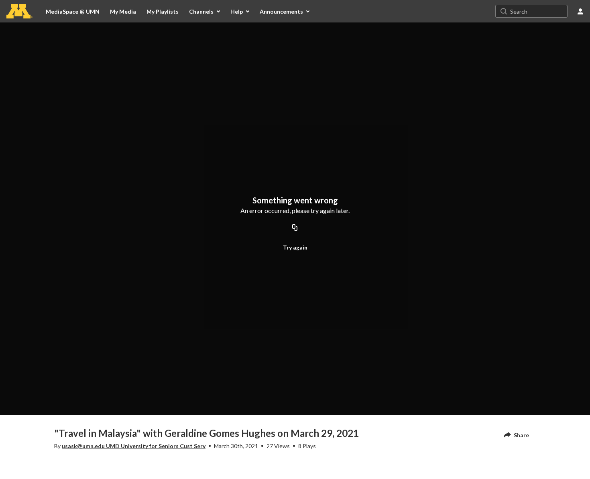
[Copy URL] (295, 227)
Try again (295, 247)
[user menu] (580, 11)
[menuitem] (123, 11)
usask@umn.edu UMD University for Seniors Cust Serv (133, 445)
